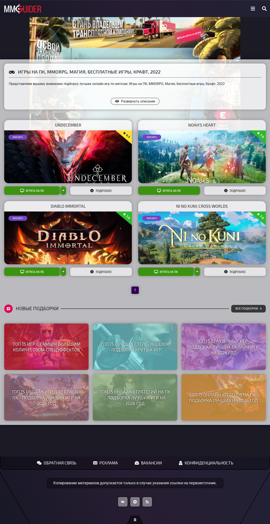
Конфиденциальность (209, 462)
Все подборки (246, 308)
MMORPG (18, 137)
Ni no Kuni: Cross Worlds (202, 206)
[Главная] (22, 9)
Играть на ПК (35, 190)
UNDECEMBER (68, 125)
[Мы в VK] (122, 502)
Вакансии (151, 462)
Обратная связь (60, 462)
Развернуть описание (138, 101)
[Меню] (253, 8)
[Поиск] (264, 8)
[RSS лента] (147, 502)
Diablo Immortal (68, 206)
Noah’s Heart (202, 125)
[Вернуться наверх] (135, 520)
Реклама (108, 462)
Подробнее (104, 190)
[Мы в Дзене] (135, 502)
